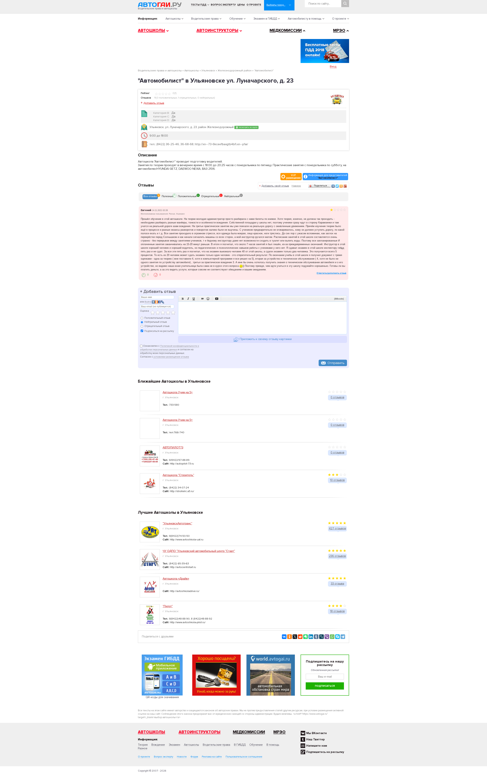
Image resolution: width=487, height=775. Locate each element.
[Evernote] (305, 636)
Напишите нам (316, 745)
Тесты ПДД (198, 4)
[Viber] (327, 636)
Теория (143, 744)
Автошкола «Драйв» (176, 578)
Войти (148, 301)
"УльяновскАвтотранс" (177, 523)
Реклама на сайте (212, 756)
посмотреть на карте (247, 127)
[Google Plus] (345, 186)
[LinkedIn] (311, 636)
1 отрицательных (187, 97)
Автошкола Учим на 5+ (178, 392)
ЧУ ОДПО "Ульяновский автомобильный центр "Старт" (199, 551)
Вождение (158, 744)
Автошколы (173, 18)
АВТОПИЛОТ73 (173, 447)
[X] (295, 636)
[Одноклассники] (341, 186)
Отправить (336, 363)
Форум (194, 756)
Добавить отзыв (153, 103)
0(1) (174, 93)
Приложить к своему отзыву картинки (265, 339)
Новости (182, 756)
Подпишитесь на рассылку (325, 752)
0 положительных (167, 97)
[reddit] (300, 636)
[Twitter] (337, 186)
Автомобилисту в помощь (304, 18)
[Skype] (337, 636)
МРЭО (339, 30)
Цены (241, 4)
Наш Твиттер (315, 739)
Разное (142, 748)
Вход (333, 66)
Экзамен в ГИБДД (265, 18)
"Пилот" (168, 606)
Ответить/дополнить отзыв (331, 273)
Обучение (236, 18)
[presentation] (150, 196)
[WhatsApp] (332, 636)
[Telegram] (343, 636)
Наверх (296, 185)
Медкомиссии (286, 30)
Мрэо (279, 732)
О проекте (254, 4)
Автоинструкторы (217, 30)
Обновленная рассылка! (325, 670)
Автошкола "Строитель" (178, 475)
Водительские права (205, 18)
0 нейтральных (205, 97)
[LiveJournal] (321, 636)
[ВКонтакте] (333, 186)
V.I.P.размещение (293, 176)
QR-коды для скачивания (162, 697)
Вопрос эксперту (223, 4)
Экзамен (174, 744)
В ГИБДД (240, 744)
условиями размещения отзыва (171, 356)
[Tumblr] (316, 636)
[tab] (150, 196)
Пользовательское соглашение (244, 756)
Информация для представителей (327, 176)
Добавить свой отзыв (275, 185)
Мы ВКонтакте (316, 733)
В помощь (273, 744)
